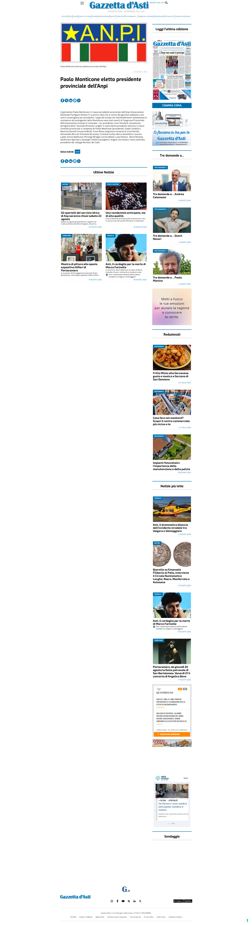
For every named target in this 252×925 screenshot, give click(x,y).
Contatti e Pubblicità (86, 917)
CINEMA (95, 16)
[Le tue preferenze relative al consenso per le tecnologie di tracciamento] (247, 920)
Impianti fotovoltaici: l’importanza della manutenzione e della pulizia (171, 466)
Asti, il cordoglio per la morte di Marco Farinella (126, 265)
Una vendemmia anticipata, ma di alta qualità (125, 214)
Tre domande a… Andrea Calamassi (168, 195)
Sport (113, 16)
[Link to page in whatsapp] (75, 100)
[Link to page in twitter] (66, 100)
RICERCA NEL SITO (157, 3)
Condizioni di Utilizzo (175, 917)
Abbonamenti (100, 917)
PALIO (70, 16)
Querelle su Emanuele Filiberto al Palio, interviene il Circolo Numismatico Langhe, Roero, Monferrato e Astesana (171, 576)
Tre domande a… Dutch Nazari (167, 237)
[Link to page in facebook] (62, 100)
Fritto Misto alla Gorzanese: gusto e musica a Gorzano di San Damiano (171, 376)
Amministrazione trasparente (117, 917)
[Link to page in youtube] (123, 901)
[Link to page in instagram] (111, 901)
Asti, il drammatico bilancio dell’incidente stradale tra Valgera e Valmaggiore (170, 528)
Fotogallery (169, 16)
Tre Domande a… (131, 16)
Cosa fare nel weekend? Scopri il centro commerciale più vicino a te (171, 421)
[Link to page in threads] (79, 100)
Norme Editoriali (135, 917)
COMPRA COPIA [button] (172, 105)
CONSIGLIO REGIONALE (183, 16)
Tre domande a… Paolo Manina (167, 279)
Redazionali (158, 16)
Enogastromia (104, 16)
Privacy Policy (148, 917)
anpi (77, 151)
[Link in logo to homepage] (82, 896)
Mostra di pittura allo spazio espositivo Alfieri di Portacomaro (79, 267)
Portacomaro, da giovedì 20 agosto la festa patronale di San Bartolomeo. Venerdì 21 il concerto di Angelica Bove (171, 671)
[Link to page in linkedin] (70, 100)
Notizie (64, 16)
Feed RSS (73, 917)
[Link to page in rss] (129, 901)
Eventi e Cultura (85, 16)
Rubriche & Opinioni (146, 16)
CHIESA (75, 16)
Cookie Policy (161, 917)
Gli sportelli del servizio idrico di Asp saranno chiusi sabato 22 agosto (81, 216)
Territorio (120, 16)
